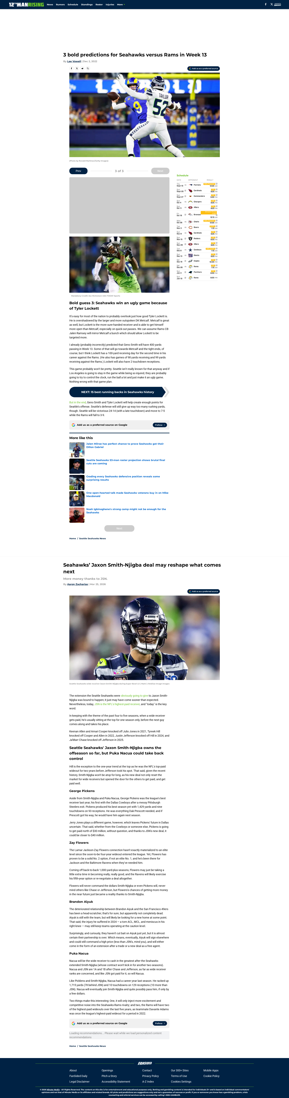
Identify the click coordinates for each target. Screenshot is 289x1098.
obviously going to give (134, 695)
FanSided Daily (78, 1076)
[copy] (88, 68)
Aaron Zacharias (77, 584)
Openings (107, 1070)
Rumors (60, 4)
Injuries (110, 4)
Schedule (73, 4)
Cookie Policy (211, 1076)
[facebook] (265, 4)
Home (72, 538)
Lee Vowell (74, 61)
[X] (271, 4)
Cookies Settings (181, 1081)
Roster (99, 4)
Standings (87, 4)
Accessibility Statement (116, 1081)
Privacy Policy (150, 1076)
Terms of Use (179, 1076)
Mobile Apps (210, 1070)
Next (160, 171)
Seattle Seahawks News (92, 538)
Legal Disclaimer (79, 1081)
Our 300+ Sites (180, 1070)
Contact (147, 1070)
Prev (78, 171)
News (50, 4)
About (73, 1070)
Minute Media (53, 1089)
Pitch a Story (109, 1076)
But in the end (77, 402)
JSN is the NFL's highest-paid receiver (117, 704)
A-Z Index (148, 1081)
